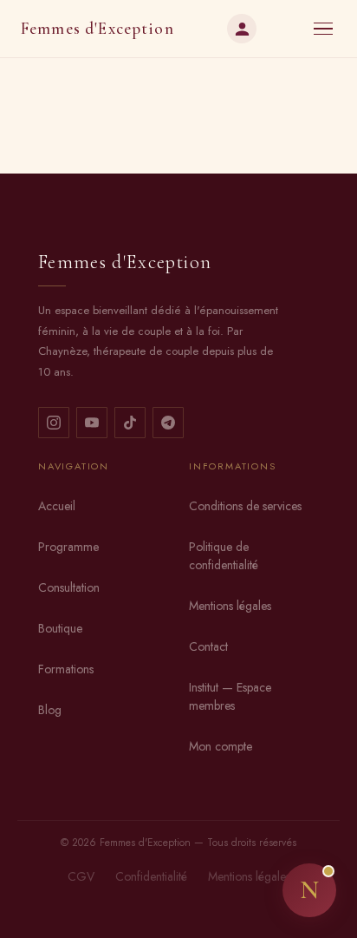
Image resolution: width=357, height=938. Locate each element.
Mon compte (220, 746)
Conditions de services (245, 506)
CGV (81, 876)
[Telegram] (168, 422)
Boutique (60, 628)
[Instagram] (53, 422)
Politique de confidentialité (223, 556)
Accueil (56, 506)
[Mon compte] (241, 28)
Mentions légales (230, 605)
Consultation (69, 587)
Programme (68, 546)
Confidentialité (151, 876)
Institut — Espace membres (230, 696)
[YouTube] (91, 422)
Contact (208, 646)
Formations (66, 669)
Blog (50, 709)
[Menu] (323, 29)
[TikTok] (130, 422)
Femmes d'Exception (97, 28)
